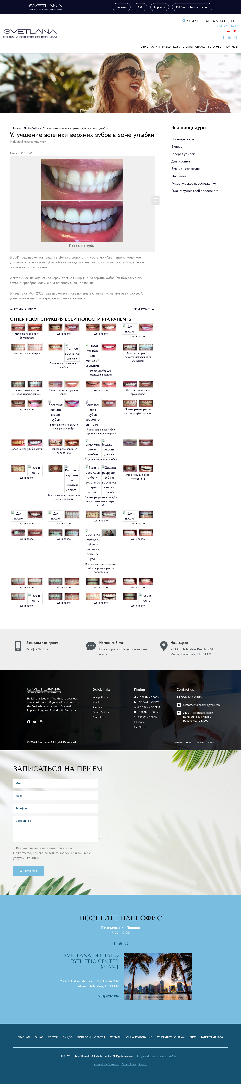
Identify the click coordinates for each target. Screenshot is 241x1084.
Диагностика (180, 161)
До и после (64, 334)
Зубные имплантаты (185, 168)
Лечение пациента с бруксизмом (27, 336)
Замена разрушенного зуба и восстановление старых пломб (101, 501)
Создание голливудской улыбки (63, 392)
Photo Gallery (32, 128)
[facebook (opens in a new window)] (224, 37)
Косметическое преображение (193, 183)
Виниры (177, 146)
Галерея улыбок (183, 154)
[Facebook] (28, 721)
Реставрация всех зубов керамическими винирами (101, 431)
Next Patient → (144, 309)
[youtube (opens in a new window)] (230, 37)
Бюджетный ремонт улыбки (101, 459)
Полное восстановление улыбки (64, 365)
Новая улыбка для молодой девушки (101, 372)
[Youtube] (34, 721)
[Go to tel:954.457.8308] (46, 647)
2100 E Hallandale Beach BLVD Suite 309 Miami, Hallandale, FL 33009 (89, 984)
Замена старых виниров (26, 353)
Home (17, 128)
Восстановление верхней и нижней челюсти (64, 497)
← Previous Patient (23, 309)
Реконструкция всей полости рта (138, 477)
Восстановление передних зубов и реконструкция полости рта (100, 568)
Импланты (178, 176)
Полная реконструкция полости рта (64, 451)
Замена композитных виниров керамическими (26, 392)
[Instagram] (41, 721)
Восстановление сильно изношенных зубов (64, 426)
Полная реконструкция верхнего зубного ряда (137, 411)
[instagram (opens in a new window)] (235, 37)
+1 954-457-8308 (189, 697)
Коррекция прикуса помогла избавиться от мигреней (138, 357)
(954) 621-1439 (227, 26)
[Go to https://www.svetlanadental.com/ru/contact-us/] (119, 649)
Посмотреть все (182, 139)
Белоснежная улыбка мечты (27, 449)
